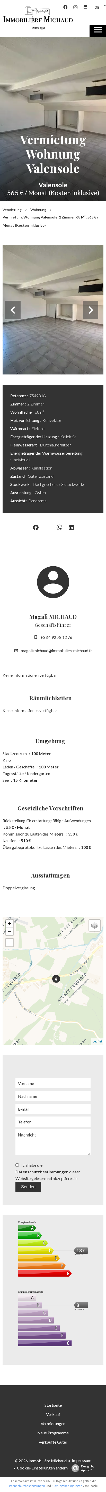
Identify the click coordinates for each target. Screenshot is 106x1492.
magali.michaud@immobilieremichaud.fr (56, 650)
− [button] (9, 931)
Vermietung (12, 209)
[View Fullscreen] (9, 942)
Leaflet (97, 1041)
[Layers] (94, 925)
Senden (28, 1187)
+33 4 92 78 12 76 (56, 637)
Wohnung (38, 209)
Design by (87, 1468)
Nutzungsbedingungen (66, 1485)
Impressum (81, 1460)
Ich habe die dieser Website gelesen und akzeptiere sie (47, 1172)
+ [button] (9, 923)
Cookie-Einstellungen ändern (42, 1467)
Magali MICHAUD (53, 616)
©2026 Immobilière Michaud (41, 1460)
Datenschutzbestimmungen (41, 1171)
